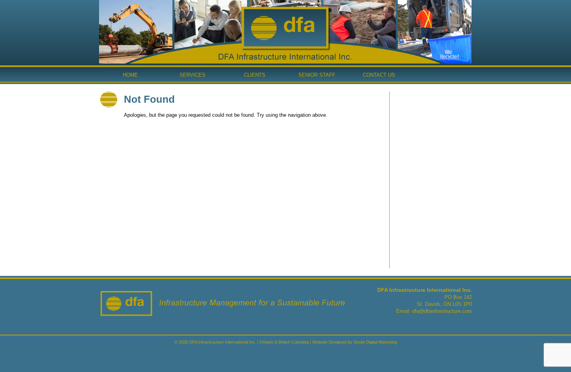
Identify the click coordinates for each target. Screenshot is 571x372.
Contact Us (379, 75)
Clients (254, 75)
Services (192, 75)
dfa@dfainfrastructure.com (442, 311)
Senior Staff (316, 75)
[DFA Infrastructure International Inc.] (285, 47)
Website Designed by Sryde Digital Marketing (354, 342)
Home (130, 75)
